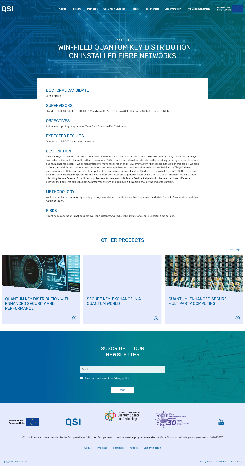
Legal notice (220, 461)
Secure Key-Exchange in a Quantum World (114, 301)
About (88, 447)
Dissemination (152, 447)
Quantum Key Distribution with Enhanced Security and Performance (37, 304)
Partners (118, 447)
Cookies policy (235, 461)
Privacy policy (205, 461)
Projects (102, 447)
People (133, 447)
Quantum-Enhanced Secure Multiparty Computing (197, 301)
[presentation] (230, 249)
